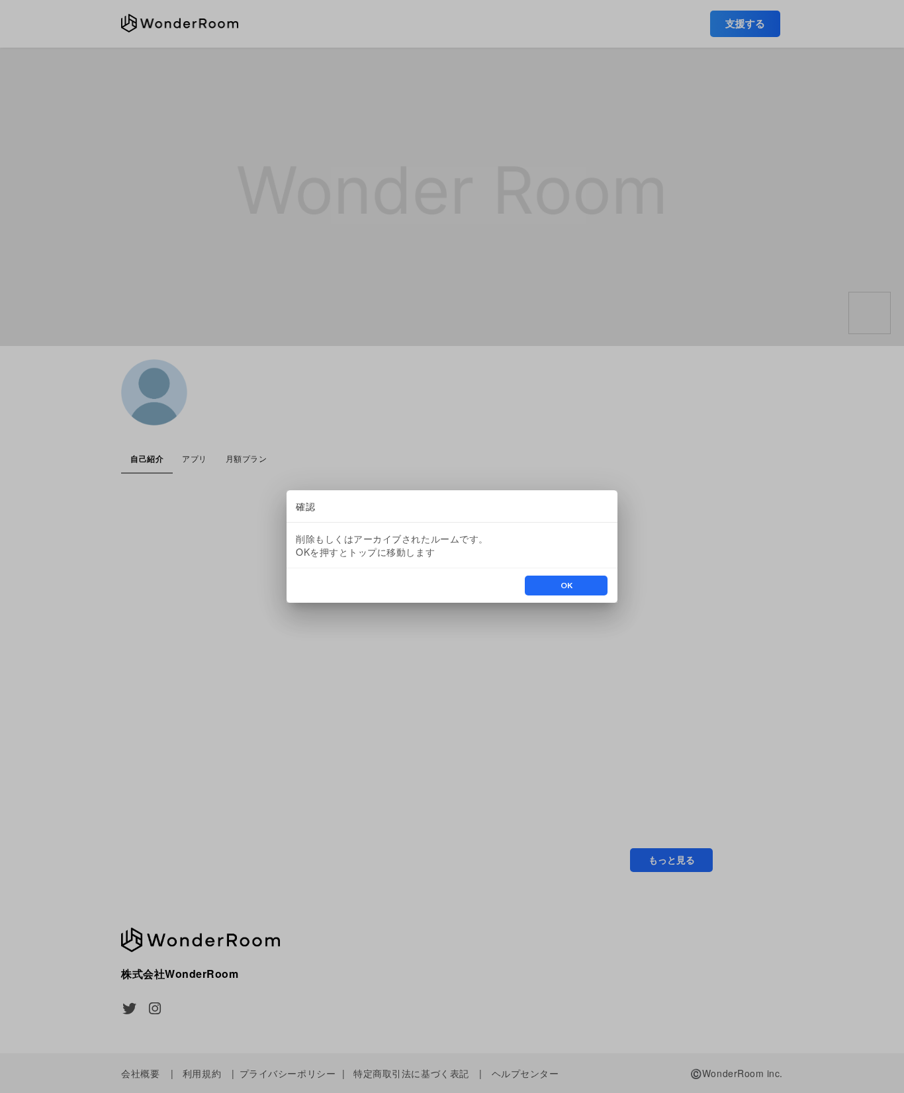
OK (566, 585)
